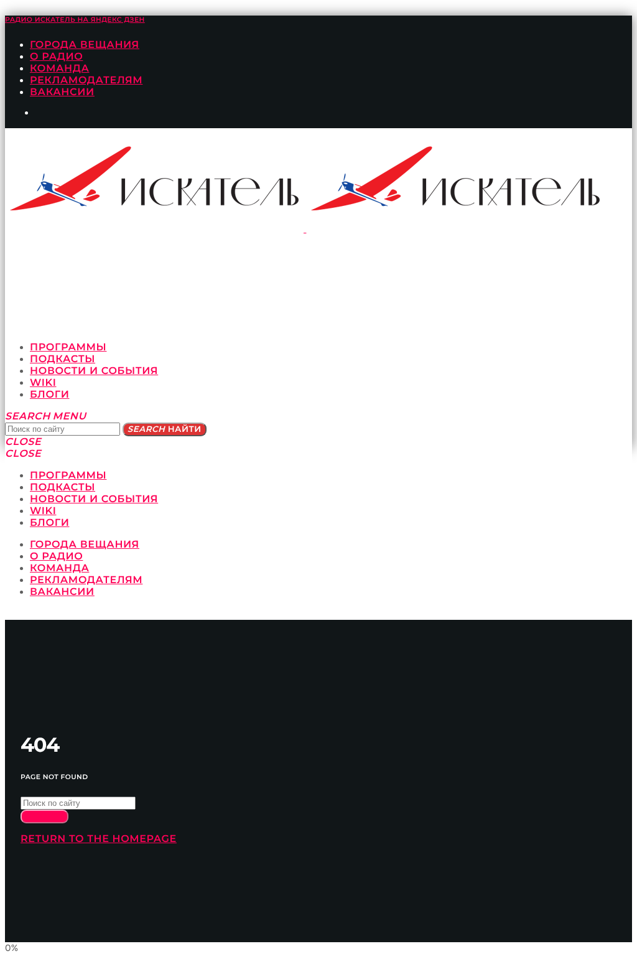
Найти (165, 429)
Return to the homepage (99, 839)
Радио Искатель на (75, 20)
